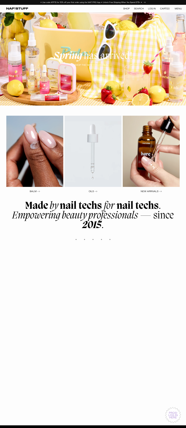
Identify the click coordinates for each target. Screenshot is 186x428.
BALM (33, 191)
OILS (91, 191)
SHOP (126, 8)
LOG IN (152, 8)
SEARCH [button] (139, 8)
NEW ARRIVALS (149, 191)
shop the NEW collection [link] (91, 65)
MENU (178, 8)
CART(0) (165, 8)
